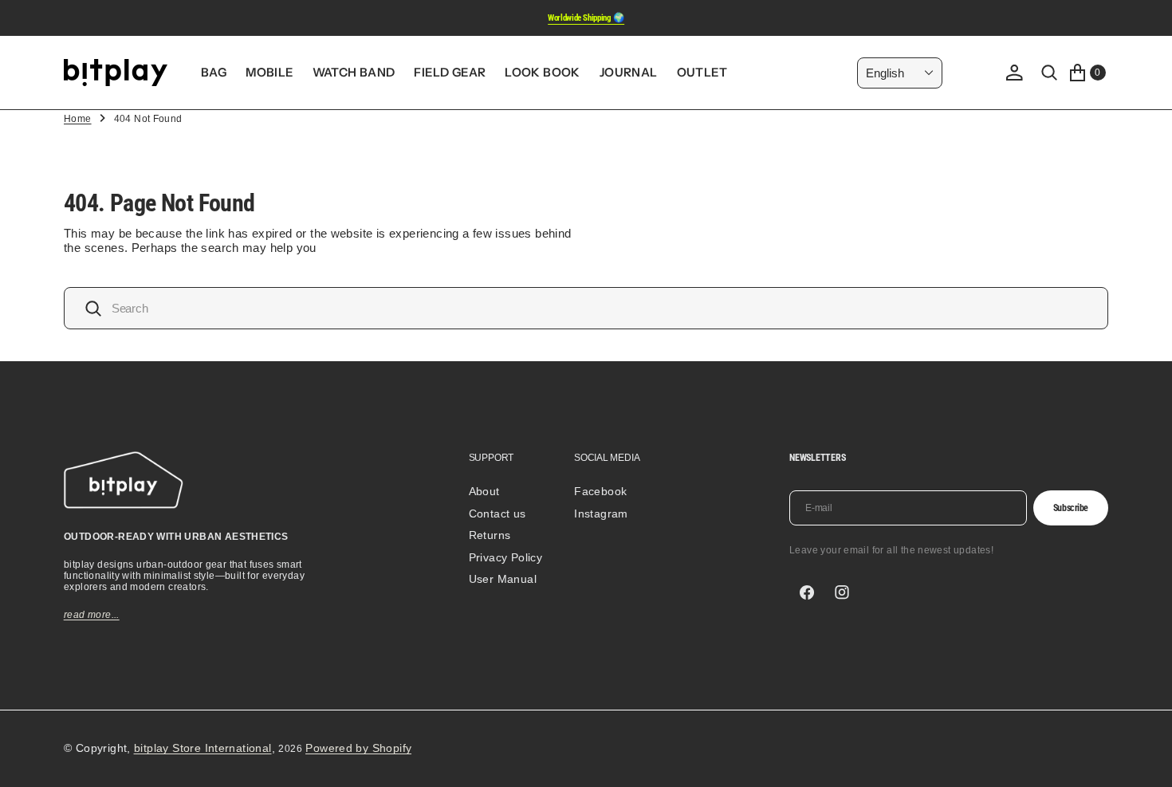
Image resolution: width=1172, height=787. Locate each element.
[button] (1014, 72)
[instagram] (841, 592)
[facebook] (806, 592)
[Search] (1049, 72)
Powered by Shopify (358, 748)
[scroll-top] (1145, 760)
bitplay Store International (203, 748)
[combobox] (586, 308)
